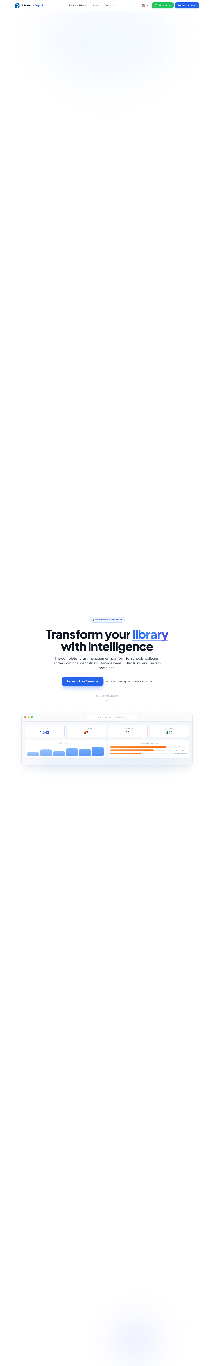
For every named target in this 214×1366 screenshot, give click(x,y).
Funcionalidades (78, 5)
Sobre (95, 5)
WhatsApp (164, 5)
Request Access (187, 5)
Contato (109, 5)
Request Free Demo (80, 681)
